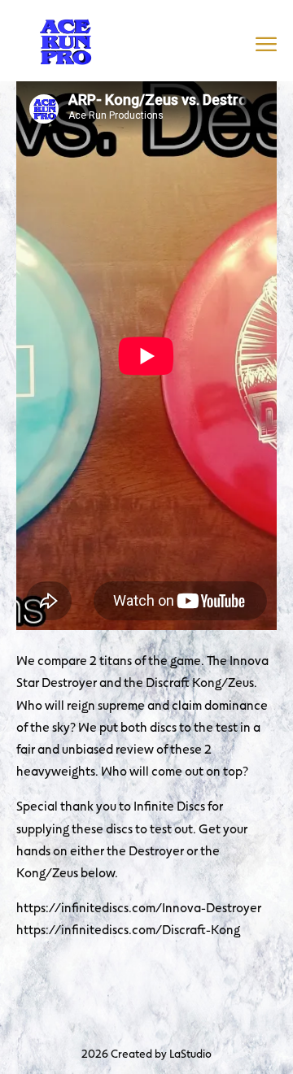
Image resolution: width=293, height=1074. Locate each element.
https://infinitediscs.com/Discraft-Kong (128, 929)
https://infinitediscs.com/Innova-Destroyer (138, 907)
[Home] (65, 38)
